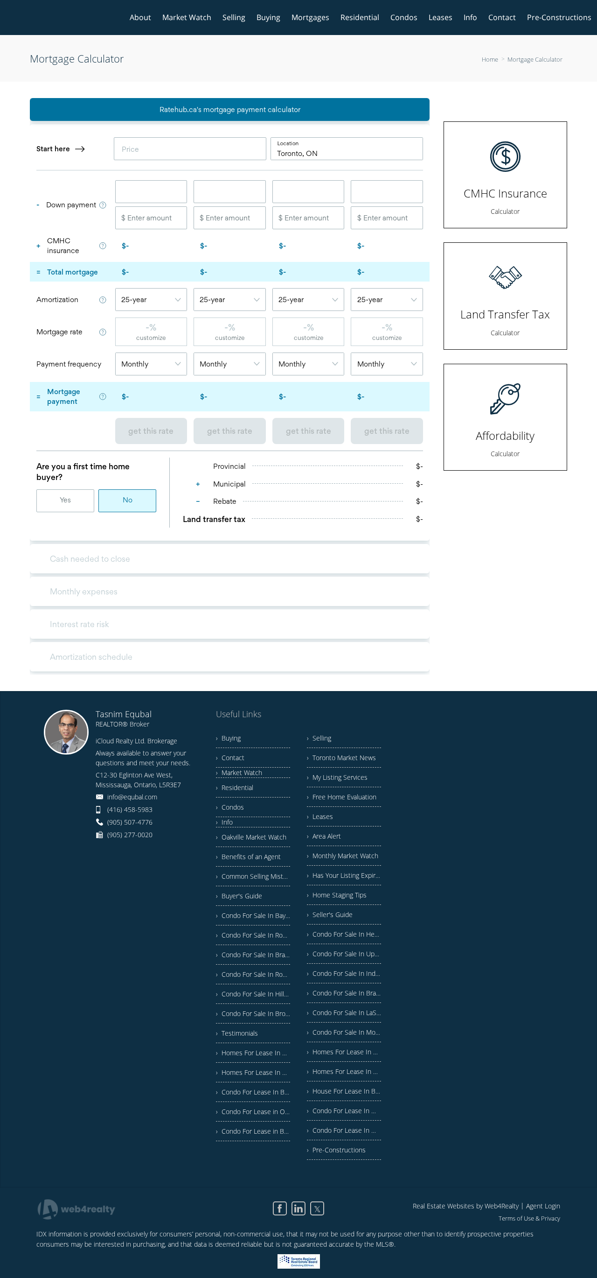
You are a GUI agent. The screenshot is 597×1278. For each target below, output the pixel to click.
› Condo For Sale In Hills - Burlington (253, 993)
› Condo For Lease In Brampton (253, 1091)
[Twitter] (317, 1208)
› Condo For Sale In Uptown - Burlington (344, 953)
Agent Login (543, 1205)
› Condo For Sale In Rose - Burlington (253, 935)
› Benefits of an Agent (248, 856)
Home (490, 59)
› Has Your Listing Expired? (344, 875)
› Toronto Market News (341, 757)
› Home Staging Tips (337, 894)
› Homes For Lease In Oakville (344, 1051)
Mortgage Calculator (534, 59)
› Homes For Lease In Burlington (253, 1052)
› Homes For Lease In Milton (344, 1071)
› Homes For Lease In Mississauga (253, 1072)
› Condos (230, 807)
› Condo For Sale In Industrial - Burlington (344, 973)
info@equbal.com (132, 796)
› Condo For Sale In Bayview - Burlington (253, 915)
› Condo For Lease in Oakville (253, 1111)
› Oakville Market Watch (251, 837)
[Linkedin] (298, 1208)
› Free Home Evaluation (341, 796)
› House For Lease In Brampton (344, 1091)
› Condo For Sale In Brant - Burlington (253, 954)
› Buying (228, 738)
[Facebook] (280, 1208)
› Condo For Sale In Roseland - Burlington (253, 974)
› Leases (320, 816)
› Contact (230, 757)
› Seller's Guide (330, 914)
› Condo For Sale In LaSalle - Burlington (344, 1012)
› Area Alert (324, 836)
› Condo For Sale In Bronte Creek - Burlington (253, 1013)
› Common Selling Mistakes (253, 876)
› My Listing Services (337, 777)
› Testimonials (237, 1033)
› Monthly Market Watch (342, 855)
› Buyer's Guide (239, 895)
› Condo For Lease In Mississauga (344, 1110)
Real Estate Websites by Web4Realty (466, 1205)
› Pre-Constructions (336, 1149)
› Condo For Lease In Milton (344, 1130)
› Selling (319, 738)
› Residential (234, 787)
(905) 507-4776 (130, 822)
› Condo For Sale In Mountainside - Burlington (344, 1032)
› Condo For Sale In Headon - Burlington (344, 934)
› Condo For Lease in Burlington (253, 1131)
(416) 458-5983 (130, 809)
